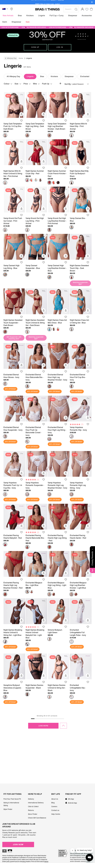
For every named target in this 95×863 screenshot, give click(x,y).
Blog (53, 803)
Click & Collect (33, 806)
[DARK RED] (58, 329)
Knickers (54, 76)
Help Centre (55, 814)
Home (21, 58)
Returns (31, 810)
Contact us (55, 810)
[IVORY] (5, 383)
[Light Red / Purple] (31, 180)
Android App (72, 803)
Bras (42, 76)
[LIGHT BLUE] (36, 180)
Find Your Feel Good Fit (12, 799)
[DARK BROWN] (5, 135)
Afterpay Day (11, 58)
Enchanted (84, 76)
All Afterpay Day (13, 76)
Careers (54, 806)
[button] (5, 9)
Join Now (18, 844)
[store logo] (47, 9)
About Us (54, 799)
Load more (43, 726)
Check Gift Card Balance (37, 818)
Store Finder (32, 814)
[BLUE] (71, 227)
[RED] (27, 180)
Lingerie (30, 76)
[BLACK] (40, 180)
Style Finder (7, 809)
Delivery (31, 799)
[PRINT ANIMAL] (71, 135)
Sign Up (35, 47)
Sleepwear (69, 76)
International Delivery (36, 803)
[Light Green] (49, 639)
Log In (59, 47)
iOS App (71, 799)
